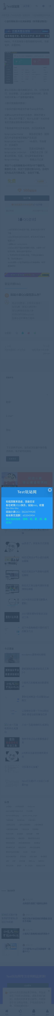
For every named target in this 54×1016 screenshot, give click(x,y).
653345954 (29, 515)
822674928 (28, 512)
